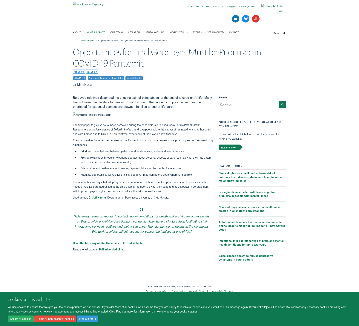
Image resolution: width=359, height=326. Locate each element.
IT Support (231, 6)
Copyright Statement (198, 290)
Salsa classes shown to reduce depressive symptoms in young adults (246, 257)
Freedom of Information (156, 290)
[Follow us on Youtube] (256, 19)
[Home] (76, 40)
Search (223, 97)
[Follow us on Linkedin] (236, 19)
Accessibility (193, 6)
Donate (234, 32)
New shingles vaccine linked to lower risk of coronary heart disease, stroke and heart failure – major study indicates (250, 176)
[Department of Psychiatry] (88, 2)
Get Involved (215, 32)
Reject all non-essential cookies (55, 319)
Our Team (116, 32)
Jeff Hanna (99, 197)
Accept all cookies (20, 319)
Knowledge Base (246, 6)
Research (134, 32)
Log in (280, 10)
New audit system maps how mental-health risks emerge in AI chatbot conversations (249, 209)
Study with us (154, 32)
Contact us (218, 6)
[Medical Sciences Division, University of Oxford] (106, 285)
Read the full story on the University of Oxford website (108, 243)
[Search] (284, 33)
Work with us (179, 32)
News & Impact (95, 32)
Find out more (87, 319)
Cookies (206, 6)
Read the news (229, 147)
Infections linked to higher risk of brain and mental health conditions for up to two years (251, 242)
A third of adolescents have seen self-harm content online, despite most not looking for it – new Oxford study (252, 225)
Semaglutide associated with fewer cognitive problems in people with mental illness (247, 194)
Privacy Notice (178, 290)
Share (80, 71)
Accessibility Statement (222, 290)
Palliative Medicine (111, 249)
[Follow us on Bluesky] (246, 19)
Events (197, 32)
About (77, 32)
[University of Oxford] (271, 6)
